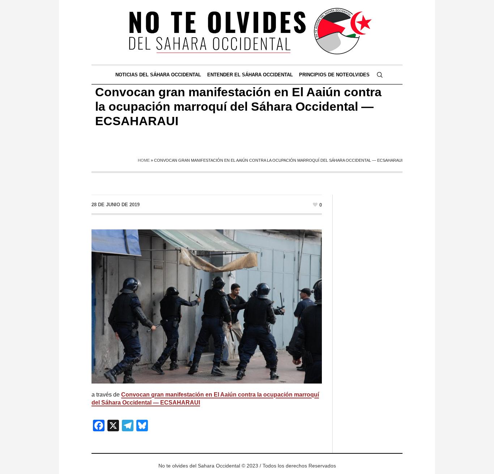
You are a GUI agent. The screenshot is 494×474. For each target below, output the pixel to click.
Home (144, 160)
